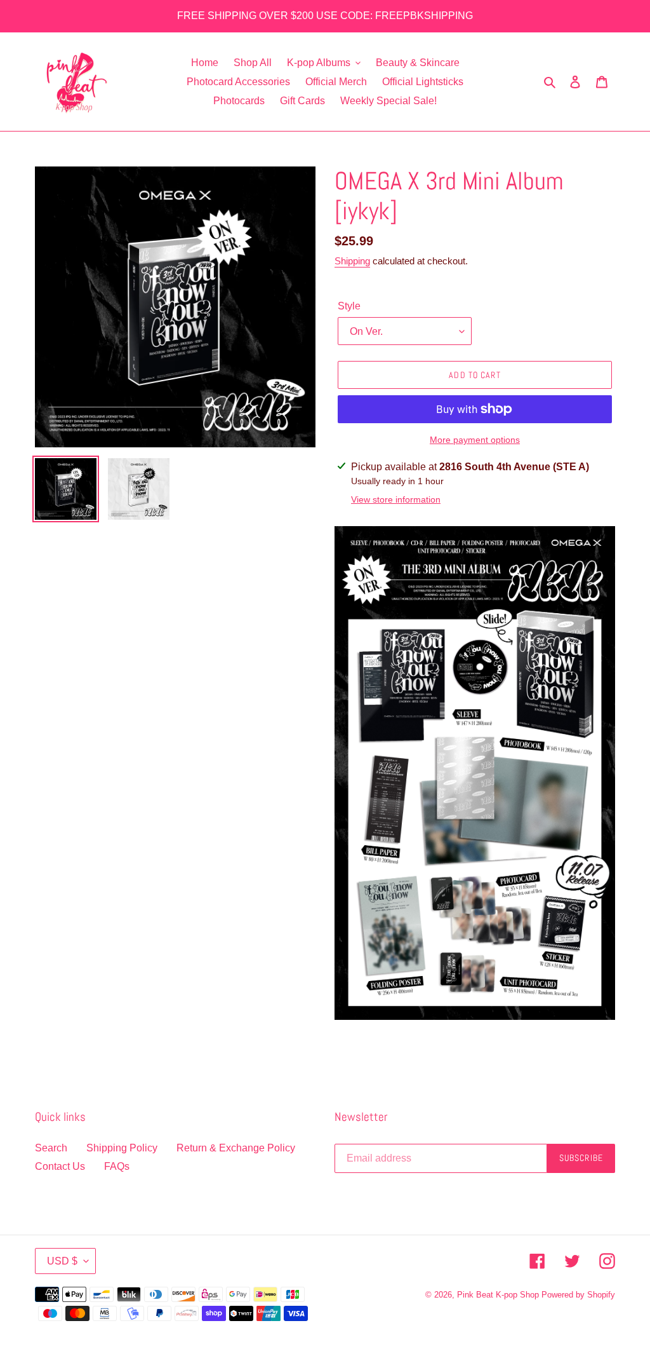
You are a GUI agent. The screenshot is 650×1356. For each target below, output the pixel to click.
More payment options (475, 440)
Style (349, 306)
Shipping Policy (121, 1147)
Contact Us (60, 1166)
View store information (396, 499)
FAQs (116, 1166)
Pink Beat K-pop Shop (498, 1294)
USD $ (62, 1261)
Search (51, 1147)
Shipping (352, 260)
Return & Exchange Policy (235, 1147)
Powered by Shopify (578, 1294)
